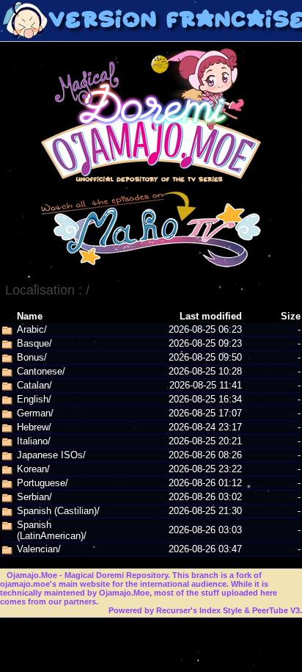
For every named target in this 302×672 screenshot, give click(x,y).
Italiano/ (34, 441)
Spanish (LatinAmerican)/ (51, 530)
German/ (35, 413)
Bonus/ (32, 357)
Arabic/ (32, 329)
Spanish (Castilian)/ (58, 510)
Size (291, 316)
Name (30, 316)
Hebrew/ (34, 427)
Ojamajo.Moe (32, 575)
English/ (34, 399)
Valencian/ (39, 548)
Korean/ (33, 468)
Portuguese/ (42, 482)
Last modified (211, 316)
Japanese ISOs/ (51, 454)
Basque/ (34, 343)
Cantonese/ (41, 371)
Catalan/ (34, 385)
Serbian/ (34, 496)
